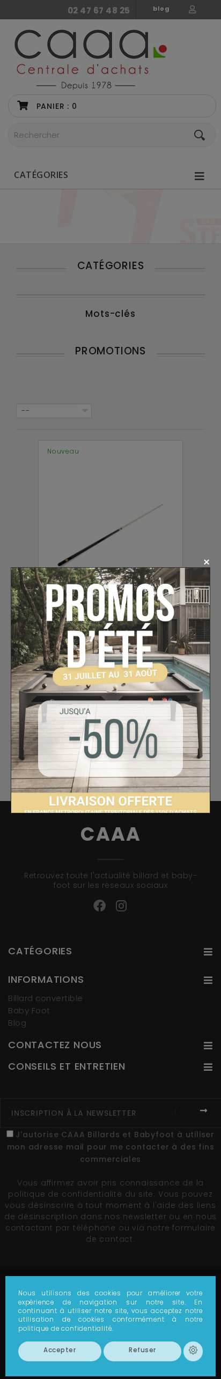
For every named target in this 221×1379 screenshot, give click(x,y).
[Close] (206, 562)
